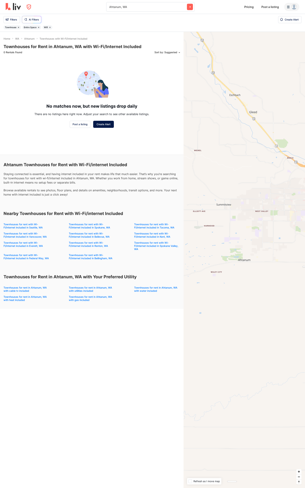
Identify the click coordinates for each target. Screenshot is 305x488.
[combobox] (109, 7)
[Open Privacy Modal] (29, 7)
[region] (244, 260)
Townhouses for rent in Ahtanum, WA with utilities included (90, 289)
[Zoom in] (298, 471)
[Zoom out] (298, 476)
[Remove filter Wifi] (50, 27)
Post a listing (270, 7)
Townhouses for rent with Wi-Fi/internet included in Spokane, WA (89, 226)
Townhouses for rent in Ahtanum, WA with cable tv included (25, 289)
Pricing (249, 7)
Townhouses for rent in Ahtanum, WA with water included (155, 289)
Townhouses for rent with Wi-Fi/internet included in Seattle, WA (23, 226)
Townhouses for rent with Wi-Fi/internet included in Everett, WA (23, 244)
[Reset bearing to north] (298, 481)
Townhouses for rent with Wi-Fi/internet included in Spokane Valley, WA (156, 246)
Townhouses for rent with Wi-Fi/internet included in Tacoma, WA (154, 226)
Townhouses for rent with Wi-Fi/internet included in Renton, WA (88, 244)
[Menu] (291, 7)
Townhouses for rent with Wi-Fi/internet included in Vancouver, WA (25, 235)
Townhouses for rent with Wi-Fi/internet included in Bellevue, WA (89, 235)
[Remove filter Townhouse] (18, 27)
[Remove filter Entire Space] (38, 27)
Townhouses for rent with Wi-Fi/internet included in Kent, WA (152, 235)
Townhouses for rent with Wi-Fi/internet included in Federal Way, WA (26, 257)
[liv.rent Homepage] (13, 7)
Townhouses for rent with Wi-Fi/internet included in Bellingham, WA (90, 257)
